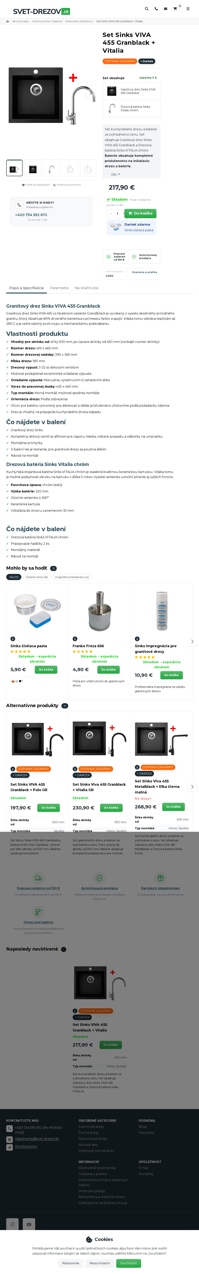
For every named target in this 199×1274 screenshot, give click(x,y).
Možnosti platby (92, 1191)
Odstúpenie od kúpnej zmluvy (103, 1203)
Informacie (89, 1162)
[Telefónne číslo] (156, 8)
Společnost (150, 1162)
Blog (143, 1127)
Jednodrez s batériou (79, 21)
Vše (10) (13, 577)
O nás (143, 1168)
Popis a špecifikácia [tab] (26, 288)
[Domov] (41, 11)
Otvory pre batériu (38, 922)
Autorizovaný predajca (148, 257)
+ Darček (146, 61)
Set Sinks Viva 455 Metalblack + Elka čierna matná (157, 787)
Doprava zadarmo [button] (120, 61)
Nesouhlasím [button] (100, 1263)
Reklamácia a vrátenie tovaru (102, 1197)
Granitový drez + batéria (47, 21)
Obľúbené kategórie (97, 1121)
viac (114, 174)
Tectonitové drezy (93, 1139)
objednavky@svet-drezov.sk (37, 1139)
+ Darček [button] (20, 775)
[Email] (165, 8)
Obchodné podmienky (97, 1168)
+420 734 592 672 (31, 215)
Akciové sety (20, 21)
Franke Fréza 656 (88, 646)
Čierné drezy (89, 1133)
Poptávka (146, 1133)
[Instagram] (12, 1224)
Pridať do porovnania (69, 184)
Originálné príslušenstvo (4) (72, 577)
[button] (90, 93)
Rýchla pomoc (26, 1146)
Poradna (147, 1121)
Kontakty (146, 1174)
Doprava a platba (144, 272)
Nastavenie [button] (70, 1263)
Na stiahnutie (86, 288)
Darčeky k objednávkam (160, 888)
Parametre (59, 288)
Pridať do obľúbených (38, 184)
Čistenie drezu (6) (37, 577)
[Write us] (9, 1147)
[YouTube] (29, 1224)
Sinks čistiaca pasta (139, 230)
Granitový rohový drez (96, 1151)
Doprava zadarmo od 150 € (119, 256)
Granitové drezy (91, 1127)
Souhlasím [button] (128, 1263)
